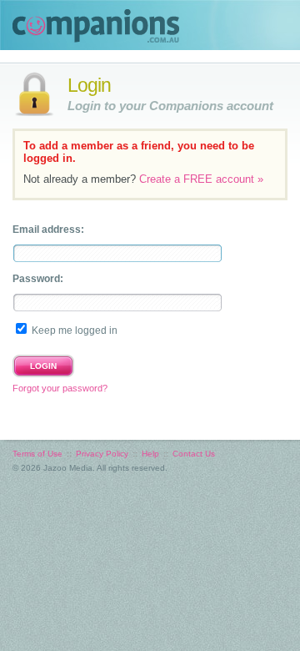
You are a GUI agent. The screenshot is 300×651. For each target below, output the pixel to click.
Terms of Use (37, 453)
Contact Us (193, 453)
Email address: (48, 229)
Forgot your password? (60, 388)
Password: (37, 279)
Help (150, 453)
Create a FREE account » (201, 179)
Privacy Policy (102, 453)
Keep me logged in (75, 330)
